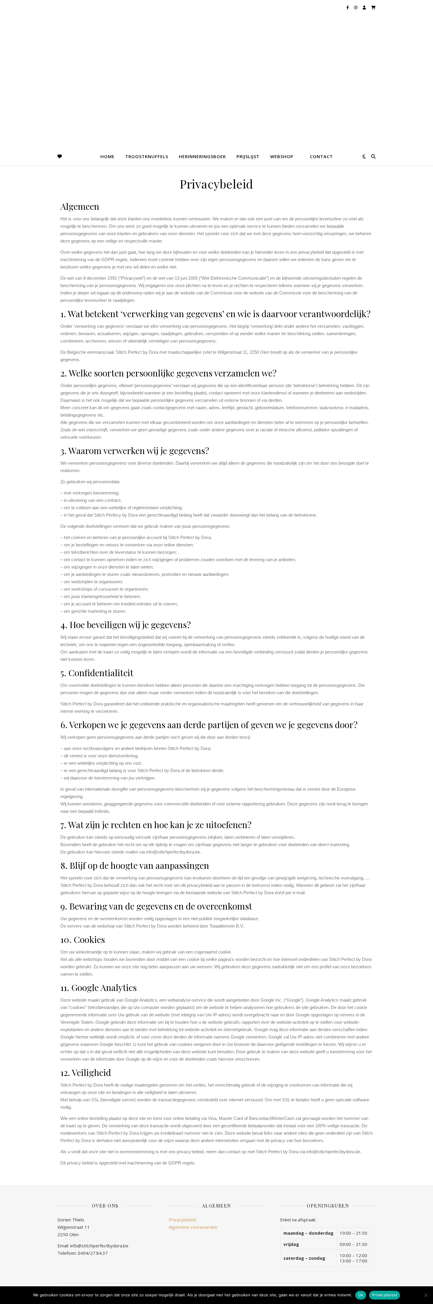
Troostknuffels (146, 156)
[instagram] (356, 7)
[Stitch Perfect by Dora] (14, 24)
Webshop (281, 156)
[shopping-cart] (373, 7)
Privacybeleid (182, 1220)
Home (107, 156)
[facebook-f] (348, 7)
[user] (365, 7)
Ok (360, 1294)
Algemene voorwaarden (193, 1227)
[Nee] (426, 1295)
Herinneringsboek (202, 156)
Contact (321, 156)
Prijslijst (248, 156)
